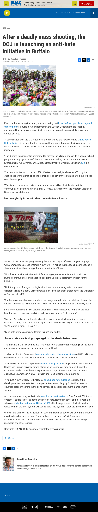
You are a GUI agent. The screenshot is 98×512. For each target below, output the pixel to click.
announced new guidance (57, 380)
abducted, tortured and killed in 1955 (32, 403)
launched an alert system (53, 396)
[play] (7, 12)
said (83, 163)
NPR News (7, 28)
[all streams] (94, 13)
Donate (88, 4)
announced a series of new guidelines (55, 354)
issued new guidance (52, 363)
